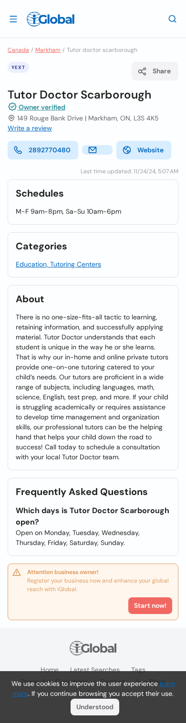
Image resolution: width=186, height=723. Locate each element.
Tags (138, 669)
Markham (48, 50)
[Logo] (50, 19)
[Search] (172, 18)
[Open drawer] (13, 18)
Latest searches (95, 669)
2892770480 (50, 150)
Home (50, 669)
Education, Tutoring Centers (58, 264)
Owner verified (41, 107)
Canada (18, 50)
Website (150, 150)
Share (162, 71)
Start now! (150, 605)
